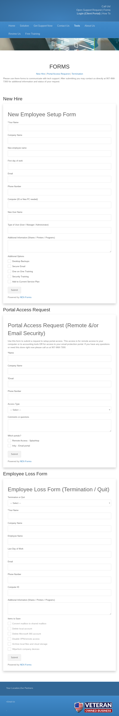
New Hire (40, 74)
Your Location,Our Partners (19, 688)
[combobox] (59, 409)
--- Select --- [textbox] (15, 410)
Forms (107, 10)
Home (12, 25)
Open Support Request (89, 10)
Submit (14, 290)
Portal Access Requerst (58, 74)
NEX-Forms (25, 297)
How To (106, 13)
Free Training (32, 33)
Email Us (11, 702)
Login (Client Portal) (88, 13)
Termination (77, 74)
